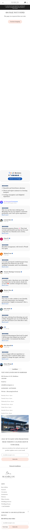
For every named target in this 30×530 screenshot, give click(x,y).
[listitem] (15, 7)
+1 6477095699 (5, 506)
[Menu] (3, 2)
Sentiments (4, 494)
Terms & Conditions (15, 466)
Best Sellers (4, 487)
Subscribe (15, 526)
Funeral (3, 489)
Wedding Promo (6, 504)
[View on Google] (1, 220)
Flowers (3, 497)
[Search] (27, 2)
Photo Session (5, 499)
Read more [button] (5, 215)
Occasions (4, 492)
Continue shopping (15, 21)
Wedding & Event (6, 501)
